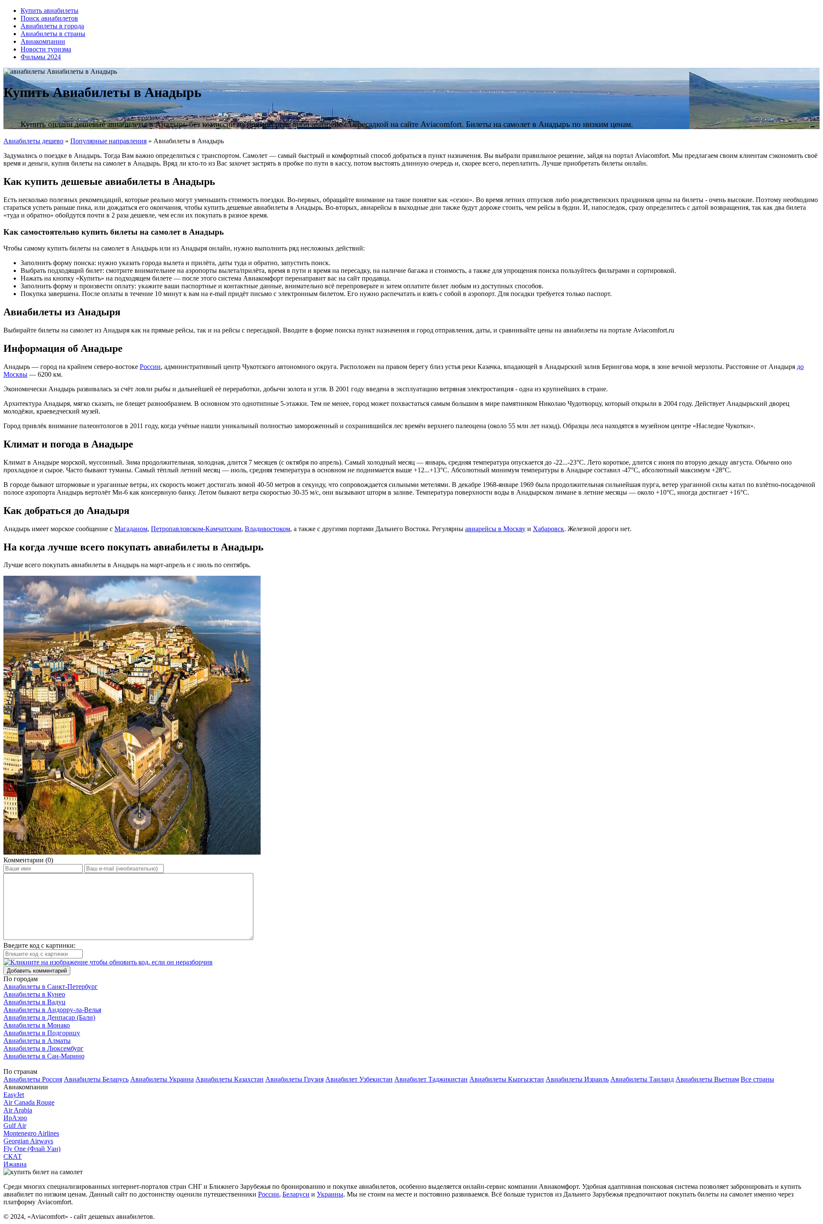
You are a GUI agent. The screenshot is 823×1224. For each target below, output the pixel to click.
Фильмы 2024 (41, 56)
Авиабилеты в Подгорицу (41, 1033)
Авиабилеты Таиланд (642, 1079)
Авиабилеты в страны (53, 33)
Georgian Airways (28, 1141)
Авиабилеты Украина (162, 1079)
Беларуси (295, 1194)
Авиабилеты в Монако (36, 1025)
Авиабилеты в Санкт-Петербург (50, 986)
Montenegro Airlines (31, 1133)
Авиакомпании (43, 41)
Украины (330, 1194)
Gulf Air (14, 1125)
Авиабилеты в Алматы (37, 1040)
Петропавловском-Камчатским (196, 528)
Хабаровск (548, 528)
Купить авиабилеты (49, 10)
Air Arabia (17, 1110)
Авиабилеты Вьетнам (707, 1079)
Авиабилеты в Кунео (34, 994)
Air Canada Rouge (28, 1102)
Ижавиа (15, 1164)
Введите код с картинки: (39, 945)
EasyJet (13, 1094)
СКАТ (12, 1156)
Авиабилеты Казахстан (229, 1079)
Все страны (757, 1079)
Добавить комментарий (37, 970)
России (150, 366)
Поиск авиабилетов (49, 18)
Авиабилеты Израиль (577, 1079)
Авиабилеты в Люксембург (43, 1048)
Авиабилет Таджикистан (431, 1079)
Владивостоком (267, 528)
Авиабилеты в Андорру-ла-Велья (52, 1009)
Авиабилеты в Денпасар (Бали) (49, 1017)
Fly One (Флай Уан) (31, 1148)
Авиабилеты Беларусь (96, 1079)
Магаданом (130, 528)
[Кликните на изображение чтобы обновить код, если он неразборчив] (108, 962)
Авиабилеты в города (52, 26)
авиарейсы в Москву (495, 528)
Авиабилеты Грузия (294, 1079)
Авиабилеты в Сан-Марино (43, 1056)
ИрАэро (15, 1117)
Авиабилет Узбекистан (359, 1079)
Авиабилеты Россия (32, 1079)
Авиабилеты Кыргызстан (506, 1079)
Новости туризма (46, 49)
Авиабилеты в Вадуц (34, 1002)
